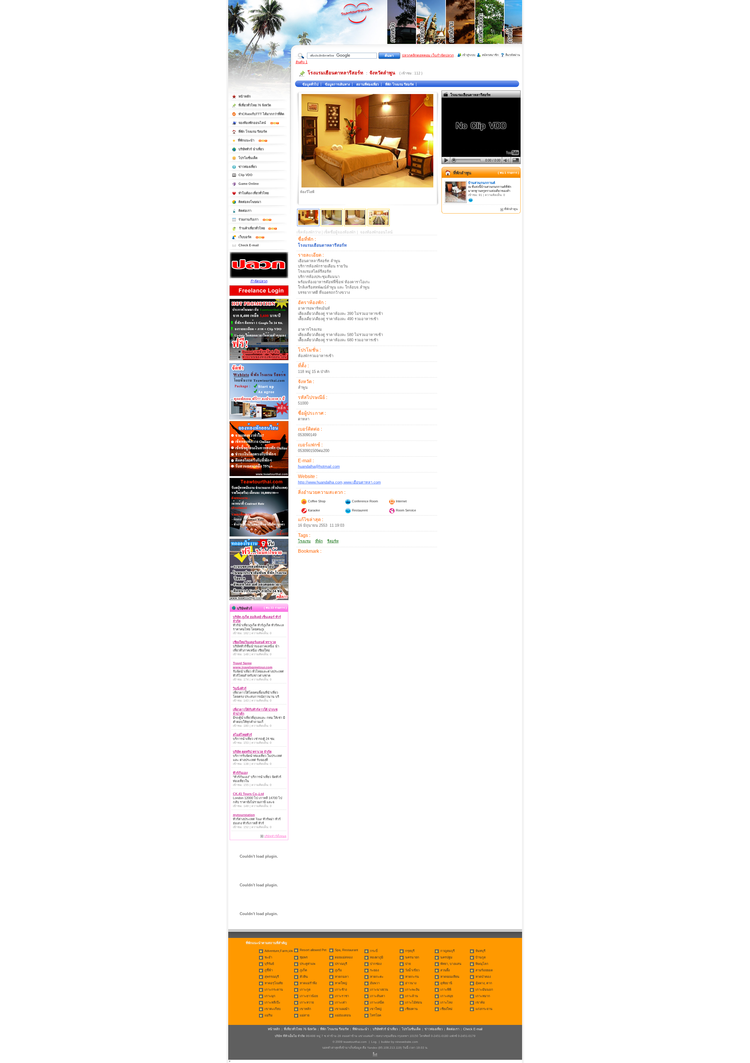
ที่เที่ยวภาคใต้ (519, 29)
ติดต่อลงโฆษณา (249, 202)
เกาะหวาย (307, 1002)
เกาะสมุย (446, 996)
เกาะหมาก (482, 996)
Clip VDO (245, 175)
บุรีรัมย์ (269, 963)
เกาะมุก (270, 996)
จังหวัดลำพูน (382, 72)
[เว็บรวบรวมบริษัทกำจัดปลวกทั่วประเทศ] (259, 277)
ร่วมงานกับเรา (248, 219)
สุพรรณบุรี (272, 976)
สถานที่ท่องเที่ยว (367, 84)
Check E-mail (248, 245)
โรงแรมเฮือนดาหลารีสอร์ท (335, 72)
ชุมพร (304, 957)
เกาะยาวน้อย (309, 996)
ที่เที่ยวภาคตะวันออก (489, 29)
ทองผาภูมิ (376, 957)
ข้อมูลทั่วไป (310, 84)
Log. (374, 1041)
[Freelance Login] (259, 296)
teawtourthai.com (355, 1041)
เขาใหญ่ (375, 1009)
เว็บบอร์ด (245, 237)
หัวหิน (304, 976)
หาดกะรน (412, 976)
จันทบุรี (480, 951)
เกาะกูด (305, 989)
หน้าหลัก (244, 96)
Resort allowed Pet (313, 950)
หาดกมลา (342, 976)
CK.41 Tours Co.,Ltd (248, 794)
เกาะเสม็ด (377, 1002)
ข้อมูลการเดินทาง (337, 84)
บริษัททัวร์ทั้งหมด (275, 836)
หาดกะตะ (376, 976)
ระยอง (374, 970)
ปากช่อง (375, 963)
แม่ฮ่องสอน (343, 1015)
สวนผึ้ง (445, 970)
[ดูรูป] (308, 217)
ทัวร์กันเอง (240, 772)
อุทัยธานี (446, 983)
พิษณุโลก (481, 963)
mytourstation (244, 815)
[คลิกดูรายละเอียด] (259, 361)
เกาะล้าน (411, 996)
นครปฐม (446, 957)
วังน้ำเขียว (412, 970)
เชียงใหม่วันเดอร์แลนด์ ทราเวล (254, 642)
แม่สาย (304, 1015)
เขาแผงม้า (342, 1009)
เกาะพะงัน (412, 989)
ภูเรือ (338, 970)
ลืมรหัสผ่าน (512, 55)
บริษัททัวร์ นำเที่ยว (251, 149)
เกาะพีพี (445, 989)
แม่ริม (268, 1015)
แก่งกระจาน (483, 1009)
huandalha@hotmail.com (319, 466)
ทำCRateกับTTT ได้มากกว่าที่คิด (261, 114)
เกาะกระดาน (274, 989)
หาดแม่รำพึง (308, 983)
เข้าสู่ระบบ (468, 55)
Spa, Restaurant (346, 950)
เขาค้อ (480, 1002)
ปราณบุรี (341, 963)
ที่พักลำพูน (462, 172)
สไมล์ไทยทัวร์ (242, 734)
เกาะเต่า (341, 1002)
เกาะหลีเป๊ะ (272, 1002)
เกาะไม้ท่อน (413, 1002)
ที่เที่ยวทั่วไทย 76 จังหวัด (254, 105)
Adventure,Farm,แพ (279, 951)
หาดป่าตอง (483, 976)
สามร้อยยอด (484, 970)
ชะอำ (268, 957)
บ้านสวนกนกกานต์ (481, 183)
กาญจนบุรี (447, 951)
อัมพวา (375, 983)
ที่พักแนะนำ (246, 140)
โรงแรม (304, 541)
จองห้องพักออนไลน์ (252, 122)
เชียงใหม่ (446, 1009)
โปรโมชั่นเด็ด (248, 158)
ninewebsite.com (406, 1041)
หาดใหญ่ (341, 983)
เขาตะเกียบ (273, 1009)
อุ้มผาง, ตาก (483, 983)
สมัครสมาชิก (490, 55)
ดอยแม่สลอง (343, 957)
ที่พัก (319, 541)
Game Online (248, 183)
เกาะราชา (342, 996)
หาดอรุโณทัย (274, 983)
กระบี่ (374, 951)
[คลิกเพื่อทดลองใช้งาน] (259, 600)
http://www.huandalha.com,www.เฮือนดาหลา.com (339, 482)
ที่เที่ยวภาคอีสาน (460, 29)
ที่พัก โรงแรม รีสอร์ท (399, 84)
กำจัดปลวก (258, 281)
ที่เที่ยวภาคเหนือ (402, 29)
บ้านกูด (480, 957)
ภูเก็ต (303, 970)
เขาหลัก (305, 1009)
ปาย (408, 963)
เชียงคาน (411, 1009)
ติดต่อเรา (244, 210)
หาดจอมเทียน (449, 976)
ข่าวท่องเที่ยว (247, 166)
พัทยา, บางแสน (450, 963)
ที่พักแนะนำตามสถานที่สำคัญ (266, 943)
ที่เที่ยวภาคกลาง (431, 29)
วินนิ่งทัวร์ (239, 688)
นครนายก (412, 957)
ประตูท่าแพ (307, 963)
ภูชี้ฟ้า (269, 970)
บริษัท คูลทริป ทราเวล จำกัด (252, 751)
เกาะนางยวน (379, 989)
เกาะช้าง (341, 989)
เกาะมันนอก (484, 989)
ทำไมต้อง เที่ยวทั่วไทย (253, 193)
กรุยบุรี (410, 951)
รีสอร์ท (333, 541)
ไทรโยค (375, 1015)
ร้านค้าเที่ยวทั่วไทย (252, 228)
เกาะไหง (446, 1002)
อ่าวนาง (410, 983)
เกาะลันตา (377, 996)
